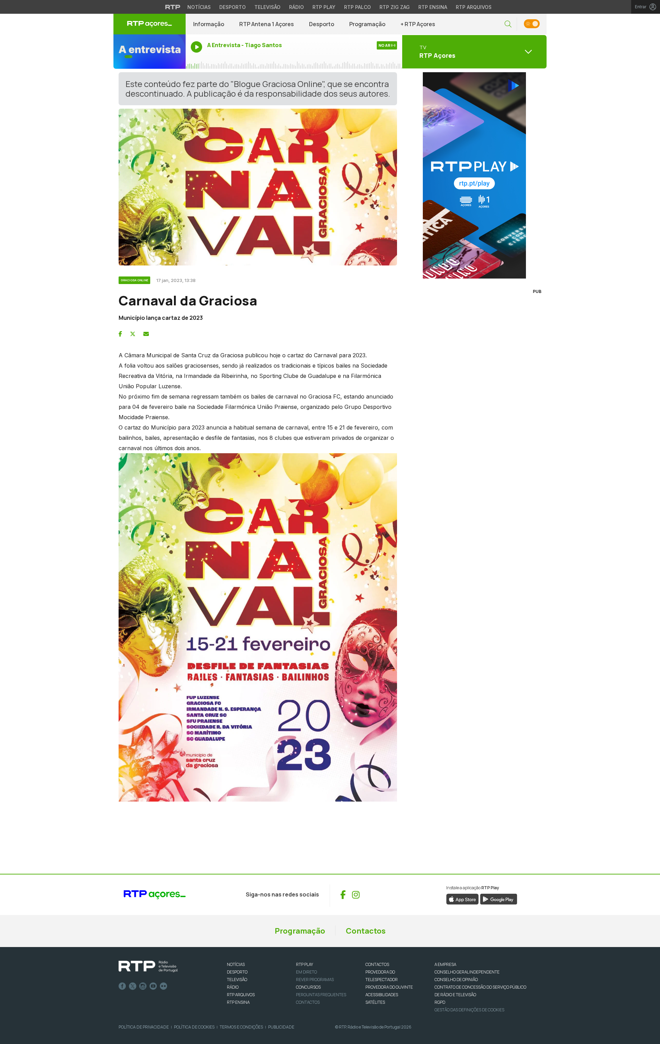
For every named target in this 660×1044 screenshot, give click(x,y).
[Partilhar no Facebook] (120, 334)
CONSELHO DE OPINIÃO (456, 979)
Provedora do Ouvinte (389, 987)
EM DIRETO (306, 972)
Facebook (122, 986)
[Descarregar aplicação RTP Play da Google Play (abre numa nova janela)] (498, 898)
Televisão (267, 7)
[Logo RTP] (148, 966)
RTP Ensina (432, 7)
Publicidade (281, 1027)
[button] (508, 24)
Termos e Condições (241, 1027)
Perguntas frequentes (321, 995)
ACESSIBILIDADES (381, 995)
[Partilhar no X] (132, 334)
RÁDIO (233, 987)
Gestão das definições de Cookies (469, 1010)
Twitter (132, 986)
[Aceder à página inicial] (149, 24)
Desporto (232, 7)
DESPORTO (237, 972)
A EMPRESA (445, 964)
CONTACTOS (377, 964)
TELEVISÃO (237, 979)
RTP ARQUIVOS (241, 995)
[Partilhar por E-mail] (146, 334)
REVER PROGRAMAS (315, 979)
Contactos (366, 931)
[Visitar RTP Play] (474, 175)
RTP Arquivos (474, 7)
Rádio (296, 7)
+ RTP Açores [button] (417, 24)
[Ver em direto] (149, 51)
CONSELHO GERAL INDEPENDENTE (466, 972)
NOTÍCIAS (236, 964)
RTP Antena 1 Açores (266, 24)
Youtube (153, 986)
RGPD (439, 1002)
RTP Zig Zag (395, 7)
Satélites (375, 1002)
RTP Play (324, 7)
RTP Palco (357, 7)
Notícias (199, 7)
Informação (208, 24)
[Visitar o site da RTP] (172, 7)
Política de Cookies (194, 1027)
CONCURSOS (308, 987)
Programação (367, 24)
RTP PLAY (304, 964)
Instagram (143, 986)
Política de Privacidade (144, 1027)
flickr (163, 986)
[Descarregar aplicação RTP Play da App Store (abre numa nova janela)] (462, 898)
